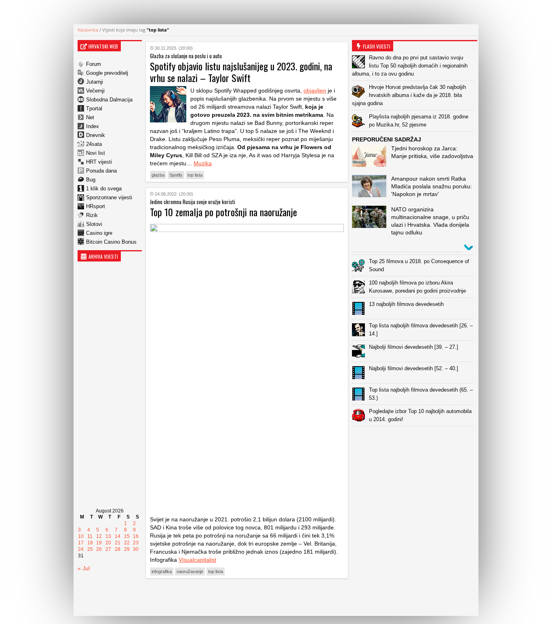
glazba (158, 175)
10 (81, 536)
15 (127, 536)
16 (136, 536)
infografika (162, 571)
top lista (195, 175)
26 (99, 549)
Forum (93, 64)
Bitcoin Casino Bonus (111, 242)
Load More (247, 597)
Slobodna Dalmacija (109, 100)
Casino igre (99, 233)
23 (136, 543)
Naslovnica (88, 30)
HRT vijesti (99, 162)
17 (81, 543)
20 (108, 543)
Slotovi (94, 224)
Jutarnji (94, 82)
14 (117, 536)
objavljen (314, 90)
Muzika (203, 163)
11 (90, 536)
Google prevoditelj (107, 73)
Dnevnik (95, 135)
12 (99, 536)
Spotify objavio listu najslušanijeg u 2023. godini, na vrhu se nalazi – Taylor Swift (241, 72)
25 (90, 549)
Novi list (95, 153)
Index (92, 126)
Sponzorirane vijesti (109, 197)
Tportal (94, 108)
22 (127, 543)
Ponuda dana (101, 171)
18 (90, 543)
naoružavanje (190, 571)
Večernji (95, 91)
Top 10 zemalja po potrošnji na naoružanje (223, 211)
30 (136, 549)
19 (99, 543)
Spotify (176, 175)
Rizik (92, 215)
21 (117, 543)
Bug (90, 180)
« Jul (84, 568)
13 (108, 536)
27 (108, 549)
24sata (94, 144)
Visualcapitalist (197, 560)
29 (127, 549)
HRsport (95, 206)
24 (81, 549)
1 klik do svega (104, 189)
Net (90, 117)
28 (117, 549)
